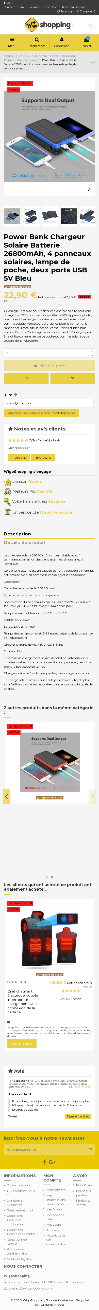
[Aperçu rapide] (56, 800)
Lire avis (20, 457)
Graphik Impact (52, 1304)
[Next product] (94, 62)
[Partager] (6, 395)
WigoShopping (34, 1300)
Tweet (12, 1116)
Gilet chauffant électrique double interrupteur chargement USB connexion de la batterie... (22, 1001)
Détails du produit (24, 542)
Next (92, 796)
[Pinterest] (15, 395)
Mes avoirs (53, 1224)
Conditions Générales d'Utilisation (15, 1220)
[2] (14, 440)
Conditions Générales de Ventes (21, 1232)
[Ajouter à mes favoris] (26, 378)
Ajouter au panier (52, 365)
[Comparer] (50, 800)
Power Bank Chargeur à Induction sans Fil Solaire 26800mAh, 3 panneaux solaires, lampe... (26, 822)
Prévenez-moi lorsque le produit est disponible (41, 413)
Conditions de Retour (17, 1242)
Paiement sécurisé (74, 7)
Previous (6, 796)
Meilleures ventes (83, 1203)
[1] (10, 440)
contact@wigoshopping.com (30, 1288)
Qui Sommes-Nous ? (21, 1193)
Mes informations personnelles (55, 1199)
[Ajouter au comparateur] (73, 378)
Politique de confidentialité (17, 1251)
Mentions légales (19, 1259)
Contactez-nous (14, 7)
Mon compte (55, 1190)
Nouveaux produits (83, 1193)
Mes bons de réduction (55, 1217)
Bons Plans (84, 1185)
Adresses (52, 1230)
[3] (18, 440)
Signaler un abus (78, 1116)
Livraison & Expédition (43, 7)
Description (17, 534)
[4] (22, 440)
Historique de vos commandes (55, 1239)
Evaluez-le (43, 457)
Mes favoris (54, 1209)
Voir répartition (19, 448)
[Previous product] (92, 62)
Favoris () (66, 11)
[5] (26, 440)
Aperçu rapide (22, 864)
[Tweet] (10, 395)
